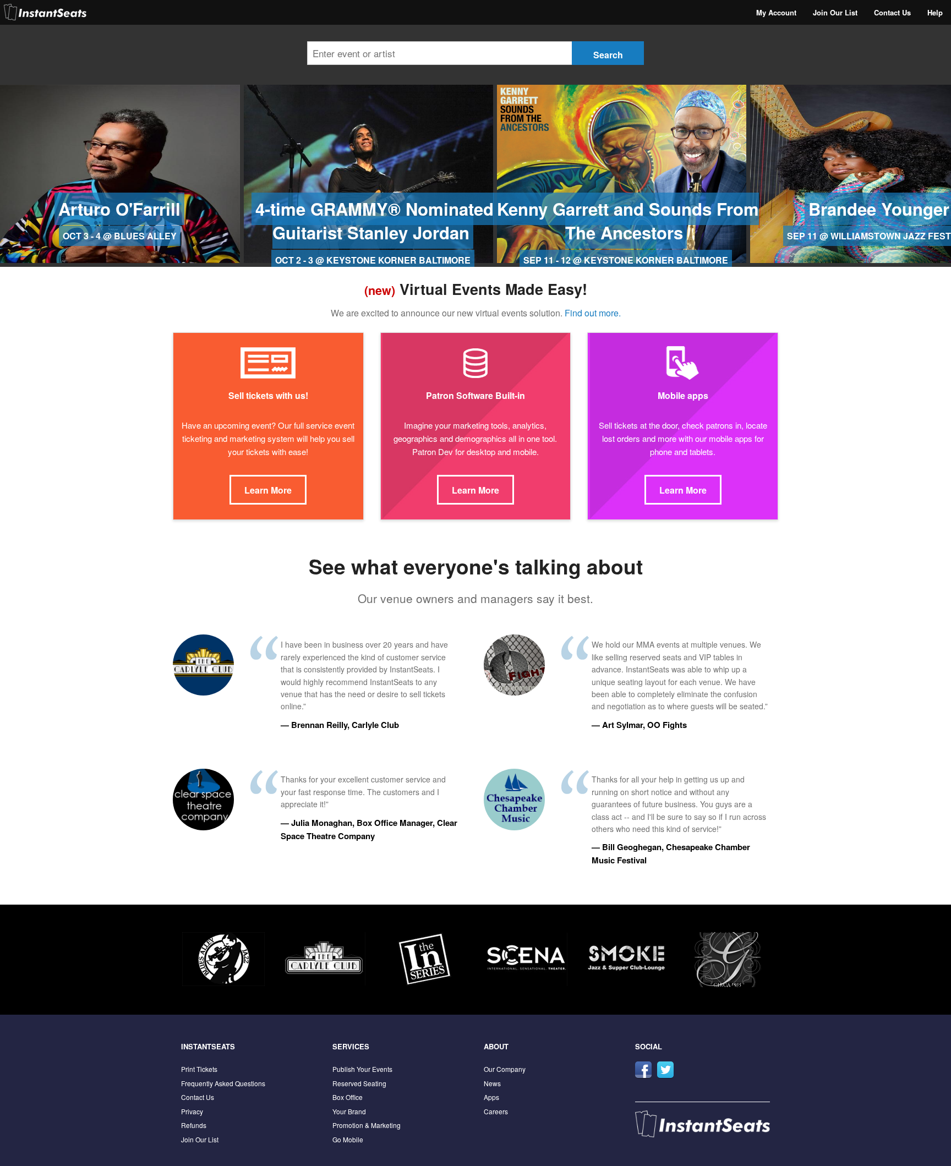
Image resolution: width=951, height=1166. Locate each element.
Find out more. (593, 312)
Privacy (192, 1111)
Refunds (193, 1125)
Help (935, 12)
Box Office (347, 1097)
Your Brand (349, 1111)
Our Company (505, 1069)
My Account (776, 12)
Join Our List (835, 12)
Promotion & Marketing (366, 1125)
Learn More (268, 490)
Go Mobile (347, 1139)
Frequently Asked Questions (223, 1083)
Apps (491, 1097)
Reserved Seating (359, 1083)
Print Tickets (199, 1069)
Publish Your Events (362, 1069)
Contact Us (892, 12)
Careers (496, 1111)
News (492, 1083)
